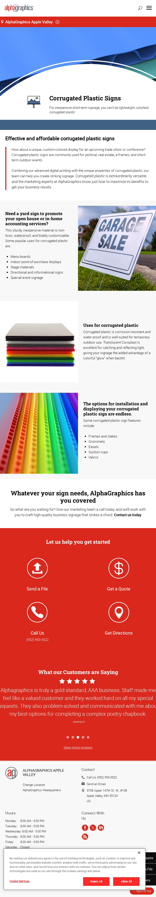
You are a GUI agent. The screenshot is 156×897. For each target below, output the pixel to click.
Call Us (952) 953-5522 (102, 777)
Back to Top (143, 891)
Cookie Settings (19, 881)
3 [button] (78, 737)
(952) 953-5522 (37, 639)
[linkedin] (100, 828)
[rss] (85, 836)
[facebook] (85, 828)
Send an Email (96, 784)
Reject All (96, 881)
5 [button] (88, 737)
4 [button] (83, 737)
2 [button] (73, 737)
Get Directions (119, 633)
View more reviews (78, 747)
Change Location (34, 785)
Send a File (37, 589)
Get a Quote (118, 589)
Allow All (126, 881)
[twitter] (92, 828)
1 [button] (67, 737)
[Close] (139, 852)
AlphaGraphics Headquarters (42, 790)
